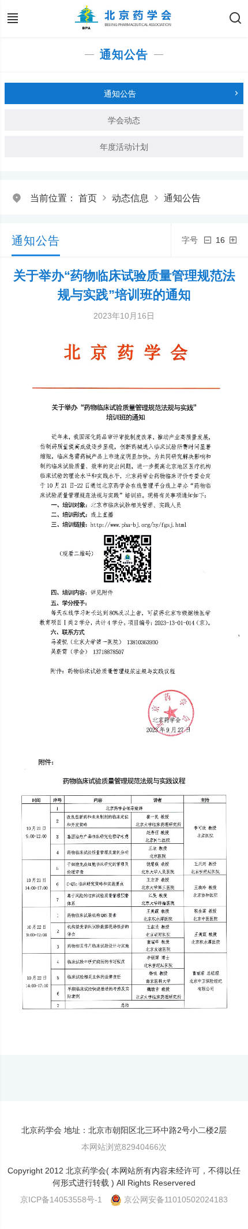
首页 (87, 198)
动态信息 (130, 198)
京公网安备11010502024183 (176, 1199)
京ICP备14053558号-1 (61, 1199)
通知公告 (182, 198)
